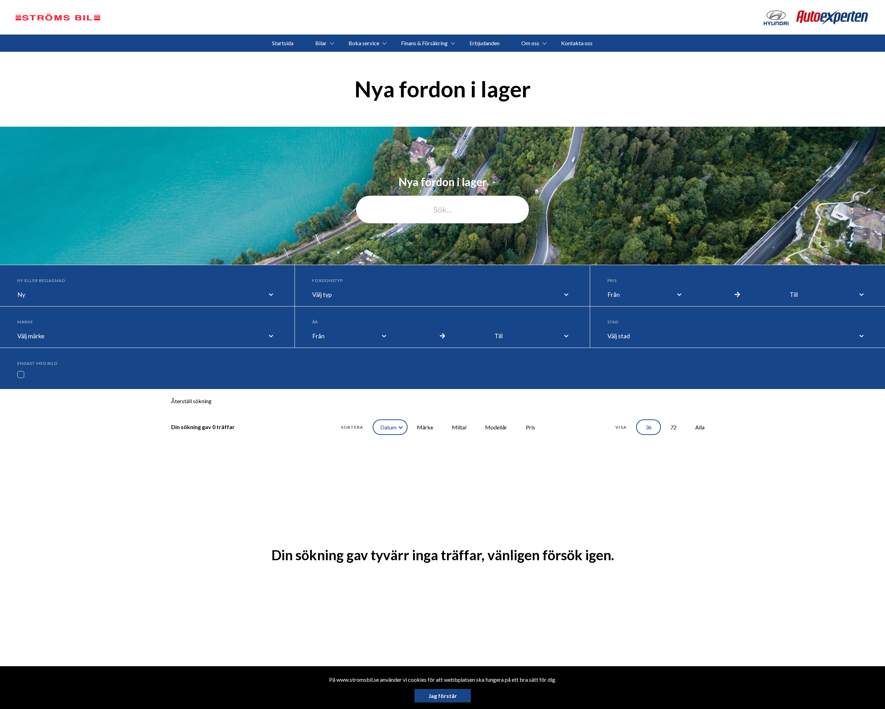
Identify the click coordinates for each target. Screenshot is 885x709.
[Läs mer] (832, 17)
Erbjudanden (484, 43)
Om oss (530, 43)
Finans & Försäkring (424, 43)
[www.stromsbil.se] (58, 17)
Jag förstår (442, 695)
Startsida (283, 43)
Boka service (363, 43)
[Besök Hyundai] (776, 17)
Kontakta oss (577, 43)
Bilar (321, 43)
